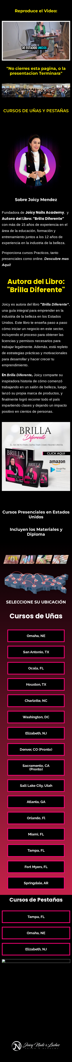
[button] (6, 91)
